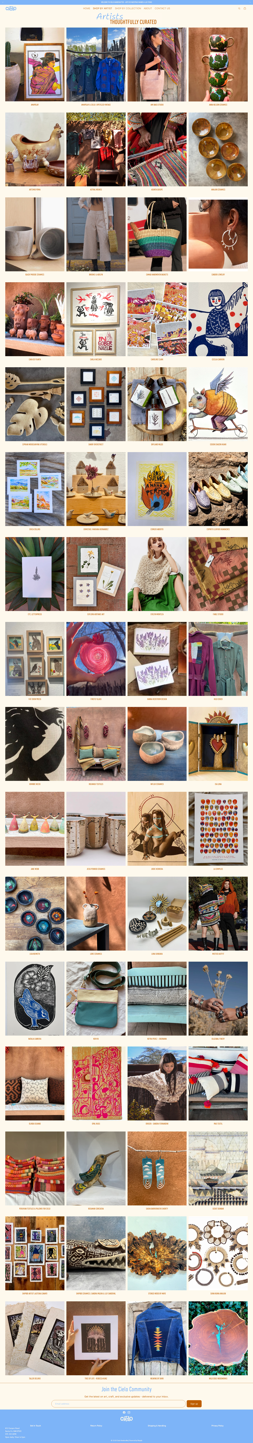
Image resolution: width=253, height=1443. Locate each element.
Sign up (194, 1403)
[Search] (239, 8)
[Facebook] (124, 1412)
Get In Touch (35, 1425)
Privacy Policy (217, 1425)
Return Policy (96, 1425)
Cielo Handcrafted (122, 1440)
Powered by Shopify (135, 1440)
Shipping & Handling (157, 1425)
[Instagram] (128, 1412)
